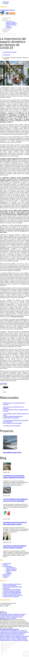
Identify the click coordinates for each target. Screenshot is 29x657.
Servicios (5, 19)
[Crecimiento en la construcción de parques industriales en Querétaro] (7, 469)
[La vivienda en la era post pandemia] (12, 423)
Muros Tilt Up (6, 588)
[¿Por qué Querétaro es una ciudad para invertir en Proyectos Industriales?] (7, 493)
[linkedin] (5, 3)
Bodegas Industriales (11, 24)
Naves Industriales (10, 22)
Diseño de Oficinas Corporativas (11, 596)
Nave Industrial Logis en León (12, 452)
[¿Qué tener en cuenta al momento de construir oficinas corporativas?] (7, 539)
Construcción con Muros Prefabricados (12, 586)
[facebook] (6, 2)
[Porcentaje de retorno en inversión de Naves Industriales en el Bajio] (7, 516)
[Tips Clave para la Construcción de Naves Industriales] (16, 404)
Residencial (9, 27)
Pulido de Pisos (6, 28)
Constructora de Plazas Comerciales (12, 591)
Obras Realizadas (7, 20)
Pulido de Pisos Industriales (9, 585)
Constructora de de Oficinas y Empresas (13, 595)
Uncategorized (6, 54)
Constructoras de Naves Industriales (12, 589)
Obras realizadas (7, 645)
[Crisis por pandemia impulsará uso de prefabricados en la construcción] (16, 417)
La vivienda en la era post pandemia (12, 425)
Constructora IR (7, 17)
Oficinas (8, 26)
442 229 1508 (3, 612)
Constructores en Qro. (8, 644)
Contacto (5, 31)
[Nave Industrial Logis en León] (10, 449)
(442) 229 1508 (4, 10)
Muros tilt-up (6, 30)
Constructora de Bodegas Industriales (12, 592)
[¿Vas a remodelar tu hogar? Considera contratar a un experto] (16, 411)
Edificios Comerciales (11, 23)
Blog (4, 649)
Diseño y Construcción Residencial (11, 593)
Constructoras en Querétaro (9, 52)
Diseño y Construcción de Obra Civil (12, 584)
